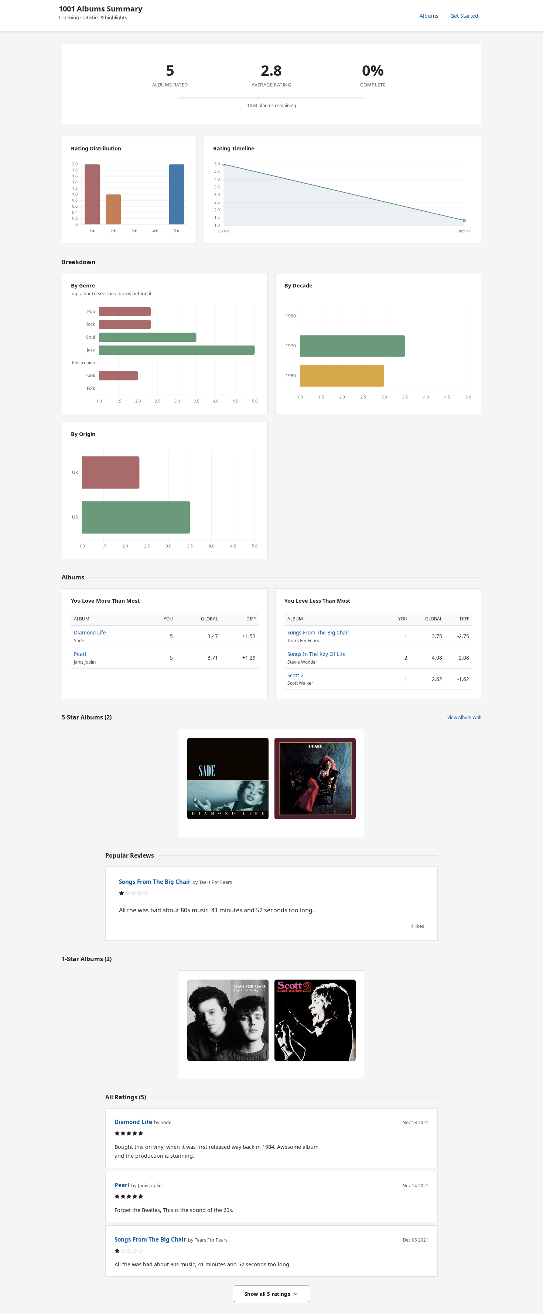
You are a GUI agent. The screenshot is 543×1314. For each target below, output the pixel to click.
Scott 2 (295, 675)
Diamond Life (90, 632)
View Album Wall (464, 717)
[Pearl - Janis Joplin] (315, 778)
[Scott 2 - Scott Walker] (315, 1020)
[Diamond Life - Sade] (228, 778)
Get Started (464, 15)
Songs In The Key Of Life (316, 653)
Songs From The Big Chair (318, 632)
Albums (429, 15)
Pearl (80, 653)
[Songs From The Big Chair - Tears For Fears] (228, 1020)
